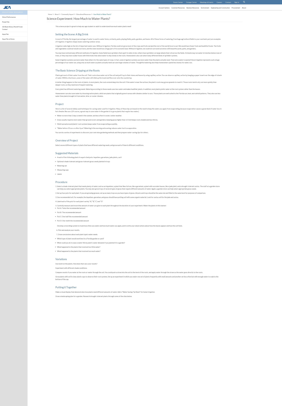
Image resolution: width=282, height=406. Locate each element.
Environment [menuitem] (205, 8)
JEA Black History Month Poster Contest (12, 28)
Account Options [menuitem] (164, 8)
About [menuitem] (244, 8)
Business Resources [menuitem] (193, 8)
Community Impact (67, 14)
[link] (7, 8)
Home (50, 14)
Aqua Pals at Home (8, 39)
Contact (228, 2)
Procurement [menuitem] (236, 8)
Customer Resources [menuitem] (178, 8)
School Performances (9, 17)
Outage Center (191, 2)
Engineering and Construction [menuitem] (220, 8)
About (57, 14)
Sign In (236, 2)
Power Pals (5, 22)
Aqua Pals (5, 34)
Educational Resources (12, 12)
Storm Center (178, 2)
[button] (244, 2)
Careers (219, 2)
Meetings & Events (206, 2)
